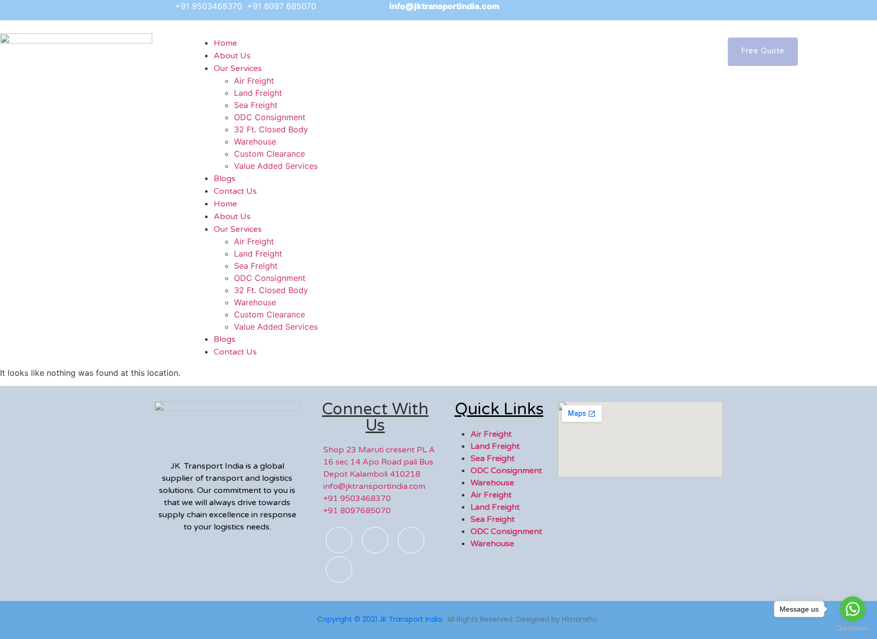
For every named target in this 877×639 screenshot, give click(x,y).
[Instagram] (619, 10)
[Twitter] (642, 10)
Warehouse (255, 141)
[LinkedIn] (665, 10)
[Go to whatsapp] (852, 609)
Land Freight (258, 93)
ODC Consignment (270, 117)
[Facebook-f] (339, 540)
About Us (232, 216)
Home (225, 204)
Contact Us (235, 191)
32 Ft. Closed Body (271, 129)
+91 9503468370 (210, 6)
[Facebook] (596, 10)
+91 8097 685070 (281, 6)
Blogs (224, 339)
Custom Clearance (269, 154)
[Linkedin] (339, 569)
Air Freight (254, 81)
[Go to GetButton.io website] (852, 628)
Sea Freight (256, 105)
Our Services (238, 68)
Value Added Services (276, 166)
